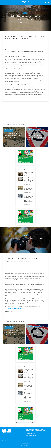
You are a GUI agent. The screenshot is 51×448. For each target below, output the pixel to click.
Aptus (29, 445)
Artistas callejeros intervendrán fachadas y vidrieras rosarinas (25, 422)
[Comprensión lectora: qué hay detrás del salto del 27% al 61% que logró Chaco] (20, 188)
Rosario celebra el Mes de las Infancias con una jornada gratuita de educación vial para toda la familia (37, 136)
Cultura (25, 13)
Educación (11, 129)
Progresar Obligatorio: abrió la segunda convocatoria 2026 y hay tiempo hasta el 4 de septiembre (28, 180)
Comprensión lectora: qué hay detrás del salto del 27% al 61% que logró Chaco (13, 135)
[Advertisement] (25, 44)
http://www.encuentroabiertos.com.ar (14, 308)
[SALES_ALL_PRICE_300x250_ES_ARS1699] (25, 156)
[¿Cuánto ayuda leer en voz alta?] (20, 173)
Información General (9, 328)
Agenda (30, 129)
